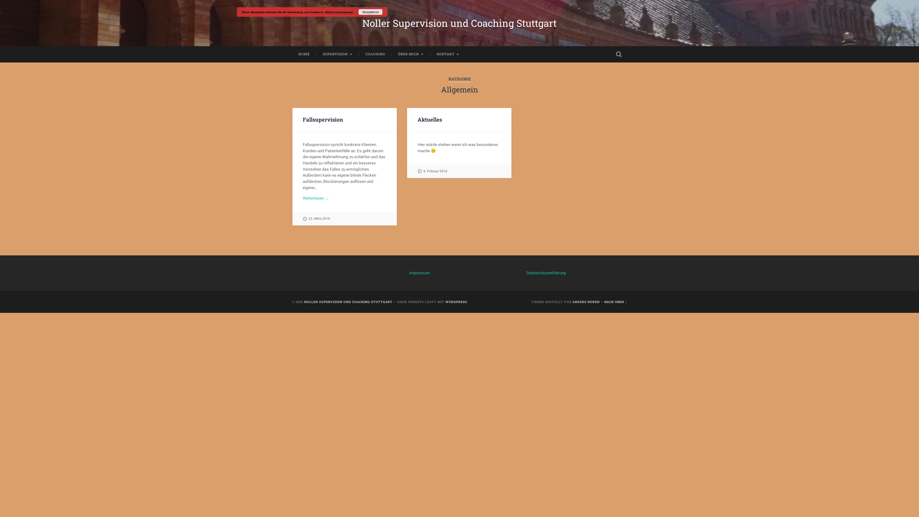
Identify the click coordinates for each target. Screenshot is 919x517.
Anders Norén (586, 302)
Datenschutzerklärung (546, 272)
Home (304, 54)
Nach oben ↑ (615, 302)
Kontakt (445, 54)
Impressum (419, 272)
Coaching (375, 54)
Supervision (335, 54)
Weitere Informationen (339, 12)
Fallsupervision (323, 119)
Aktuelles (430, 119)
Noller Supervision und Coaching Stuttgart (459, 23)
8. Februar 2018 (435, 171)
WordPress (456, 302)
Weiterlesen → (316, 198)
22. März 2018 (319, 219)
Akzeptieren (370, 12)
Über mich (408, 54)
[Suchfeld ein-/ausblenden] (619, 54)
